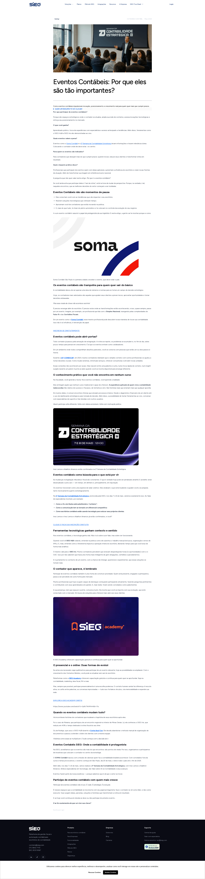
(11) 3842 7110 (34, 848)
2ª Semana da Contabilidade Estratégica (96, 144)
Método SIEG (89, 4)
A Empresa (123, 4)
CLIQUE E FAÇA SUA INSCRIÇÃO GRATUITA (71, 525)
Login (171, 4)
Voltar (56, 19)
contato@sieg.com (36, 845)
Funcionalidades (73, 840)
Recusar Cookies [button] (94, 872)
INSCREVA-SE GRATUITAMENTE (66, 331)
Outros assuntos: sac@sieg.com (155, 840)
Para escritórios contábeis (76, 833)
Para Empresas (72, 836)
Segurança (71, 856)
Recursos (112, 4)
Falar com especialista (152, 836)
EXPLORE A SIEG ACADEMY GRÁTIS (67, 700)
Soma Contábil (72, 144)
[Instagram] (43, 857)
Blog (107, 836)
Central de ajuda (150, 833)
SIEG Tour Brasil (135, 4)
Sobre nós (109, 833)
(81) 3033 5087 (35, 850)
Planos (79, 4)
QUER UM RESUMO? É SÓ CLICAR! (68, 109)
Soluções (68, 4)
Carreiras (109, 840)
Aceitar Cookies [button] (110, 872)
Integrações (102, 4)
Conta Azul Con (96, 731)
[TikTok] (37, 857)
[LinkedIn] (31, 857)
